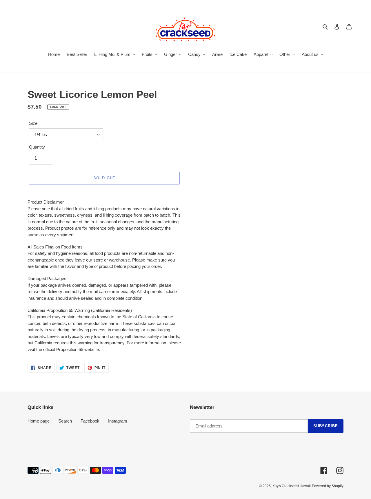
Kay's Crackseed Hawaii (291, 486)
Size (33, 123)
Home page (39, 420)
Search (65, 420)
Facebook (90, 420)
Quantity (37, 147)
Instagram (117, 420)
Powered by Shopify (327, 486)
